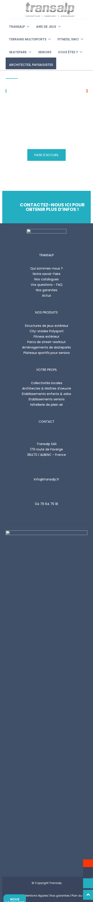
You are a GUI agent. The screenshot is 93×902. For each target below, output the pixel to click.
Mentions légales (36, 895)
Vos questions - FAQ (47, 284)
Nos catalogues (46, 279)
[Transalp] (46, 9)
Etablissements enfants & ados (46, 394)
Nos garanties (46, 290)
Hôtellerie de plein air (46, 404)
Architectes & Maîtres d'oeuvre (46, 388)
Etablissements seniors (47, 399)
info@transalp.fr (46, 479)
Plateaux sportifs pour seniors (46, 353)
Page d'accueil (46, 155)
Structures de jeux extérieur (46, 325)
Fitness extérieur (46, 336)
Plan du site (79, 895)
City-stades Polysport (47, 331)
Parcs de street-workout (46, 342)
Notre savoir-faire (46, 274)
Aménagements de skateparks (46, 347)
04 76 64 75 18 (46, 504)
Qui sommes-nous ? (46, 268)
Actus (46, 295)
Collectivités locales (46, 383)
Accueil (12, 76)
